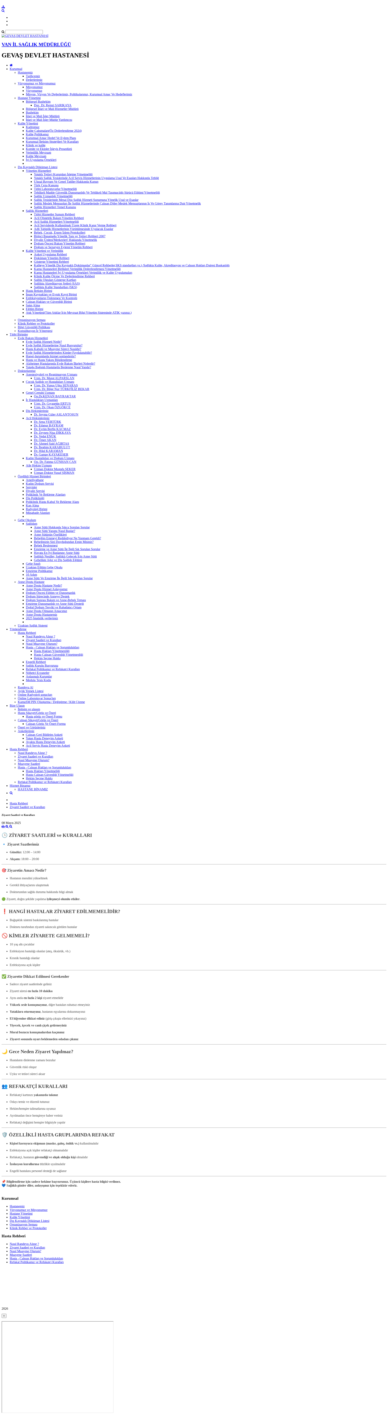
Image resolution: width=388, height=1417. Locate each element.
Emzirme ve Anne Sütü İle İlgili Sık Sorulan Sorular (67, 549)
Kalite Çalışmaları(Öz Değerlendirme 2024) (54, 130)
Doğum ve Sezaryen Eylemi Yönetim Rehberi (63, 247)
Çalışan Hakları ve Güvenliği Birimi (49, 301)
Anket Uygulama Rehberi (50, 254)
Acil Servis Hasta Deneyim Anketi (48, 745)
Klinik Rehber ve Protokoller (36, 323)
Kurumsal (16, 69)
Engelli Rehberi (36, 662)
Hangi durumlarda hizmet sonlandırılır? (51, 356)
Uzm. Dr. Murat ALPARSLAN (54, 378)
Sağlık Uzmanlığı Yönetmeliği (53, 196)
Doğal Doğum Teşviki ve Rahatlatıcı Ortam (53, 607)
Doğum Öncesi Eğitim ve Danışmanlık (50, 592)
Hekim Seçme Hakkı (47, 658)
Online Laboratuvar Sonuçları (37, 698)
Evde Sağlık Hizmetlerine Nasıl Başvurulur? (54, 345)
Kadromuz (32, 127)
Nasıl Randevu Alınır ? (40, 636)
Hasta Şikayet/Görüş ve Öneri (37, 713)
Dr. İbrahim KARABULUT (52, 447)
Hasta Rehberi (27, 633)
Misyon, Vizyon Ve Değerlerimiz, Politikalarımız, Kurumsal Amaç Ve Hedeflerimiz (79, 94)
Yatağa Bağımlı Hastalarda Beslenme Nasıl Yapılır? (58, 367)
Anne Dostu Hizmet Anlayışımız (46, 589)
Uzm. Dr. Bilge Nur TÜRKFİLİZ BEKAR (61, 389)
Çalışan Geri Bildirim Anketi (44, 734)
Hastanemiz (25, 72)
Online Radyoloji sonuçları (35, 694)
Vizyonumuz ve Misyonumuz (37, 83)
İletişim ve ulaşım (29, 709)
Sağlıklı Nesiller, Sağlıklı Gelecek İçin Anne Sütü (65, 556)
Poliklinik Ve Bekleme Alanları (45, 494)
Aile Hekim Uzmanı (39, 465)
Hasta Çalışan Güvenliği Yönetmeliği (49, 774)
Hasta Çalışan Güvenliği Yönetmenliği (58, 654)
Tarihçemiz (33, 76)
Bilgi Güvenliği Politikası (34, 327)
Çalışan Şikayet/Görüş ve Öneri (38, 720)
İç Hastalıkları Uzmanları (42, 400)
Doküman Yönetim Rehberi (51, 258)
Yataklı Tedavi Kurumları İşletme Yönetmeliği (63, 174)
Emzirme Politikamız (39, 571)
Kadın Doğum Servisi (40, 483)
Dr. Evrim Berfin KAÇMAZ (52, 429)
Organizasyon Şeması (31, 320)
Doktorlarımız (27, 371)
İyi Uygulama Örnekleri (41, 160)
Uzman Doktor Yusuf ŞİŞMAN (54, 472)
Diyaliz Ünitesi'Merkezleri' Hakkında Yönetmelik (65, 240)
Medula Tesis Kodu (38, 680)
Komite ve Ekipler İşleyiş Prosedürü (49, 149)
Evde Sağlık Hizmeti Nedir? (44, 341)
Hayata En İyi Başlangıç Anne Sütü (56, 552)
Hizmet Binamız (20, 785)
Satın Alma (33, 305)
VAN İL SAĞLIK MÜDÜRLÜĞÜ (36, 44)
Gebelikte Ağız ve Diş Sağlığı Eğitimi (58, 560)
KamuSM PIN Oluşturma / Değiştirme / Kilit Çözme (51, 702)
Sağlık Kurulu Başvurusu (42, 665)
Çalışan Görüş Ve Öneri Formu (46, 723)
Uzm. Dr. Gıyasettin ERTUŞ (52, 403)
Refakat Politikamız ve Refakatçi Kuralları (53, 669)
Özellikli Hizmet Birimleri (34, 476)
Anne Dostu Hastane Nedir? (44, 585)
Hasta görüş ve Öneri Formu (44, 716)
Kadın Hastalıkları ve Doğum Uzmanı (50, 458)
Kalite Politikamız (37, 134)
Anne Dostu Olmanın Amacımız (46, 611)
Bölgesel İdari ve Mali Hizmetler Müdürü (52, 109)
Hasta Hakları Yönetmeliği (43, 771)
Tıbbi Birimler (19, 334)
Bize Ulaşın (17, 705)
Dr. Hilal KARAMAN (48, 451)
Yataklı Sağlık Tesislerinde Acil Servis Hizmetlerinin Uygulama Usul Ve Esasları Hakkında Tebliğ (96, 178)
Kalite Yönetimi (28, 123)
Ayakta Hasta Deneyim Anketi (45, 742)
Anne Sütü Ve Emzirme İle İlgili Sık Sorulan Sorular (59, 578)
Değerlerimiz (34, 79)
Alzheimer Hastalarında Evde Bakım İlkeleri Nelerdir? (60, 363)
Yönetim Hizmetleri (38, 170)
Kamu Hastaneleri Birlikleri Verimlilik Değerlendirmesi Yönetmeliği (77, 269)
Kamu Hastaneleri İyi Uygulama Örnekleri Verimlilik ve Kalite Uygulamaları (83, 272)
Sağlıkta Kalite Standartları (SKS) (55, 287)
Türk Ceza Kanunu (46, 185)
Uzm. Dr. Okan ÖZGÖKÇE (52, 407)
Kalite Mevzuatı (36, 156)
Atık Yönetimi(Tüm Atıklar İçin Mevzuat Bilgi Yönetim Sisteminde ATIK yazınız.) (79, 312)
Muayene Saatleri (29, 764)
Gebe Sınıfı (33, 563)
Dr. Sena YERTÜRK (47, 421)
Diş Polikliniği (35, 498)
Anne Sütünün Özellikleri (50, 534)
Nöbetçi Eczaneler (37, 673)
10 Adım (31, 574)
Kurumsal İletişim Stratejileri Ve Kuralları (52, 141)
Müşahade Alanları (38, 512)
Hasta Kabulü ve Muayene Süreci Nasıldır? (53, 349)
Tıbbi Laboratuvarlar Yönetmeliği (55, 189)
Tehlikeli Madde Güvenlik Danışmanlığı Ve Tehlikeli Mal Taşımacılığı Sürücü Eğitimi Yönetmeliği (97, 192)
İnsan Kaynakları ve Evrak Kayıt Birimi (51, 294)
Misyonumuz (34, 87)
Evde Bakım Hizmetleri (33, 338)
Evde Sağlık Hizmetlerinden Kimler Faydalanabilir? (59, 352)
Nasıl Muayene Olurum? (41, 643)
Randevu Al (25, 687)
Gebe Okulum (27, 520)
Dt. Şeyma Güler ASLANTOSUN (56, 414)
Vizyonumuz (34, 90)
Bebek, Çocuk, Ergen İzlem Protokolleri (59, 232)
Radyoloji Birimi (36, 509)
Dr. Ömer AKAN (45, 440)
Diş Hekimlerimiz (37, 411)
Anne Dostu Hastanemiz (41, 614)
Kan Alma (32, 505)
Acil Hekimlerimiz (38, 418)
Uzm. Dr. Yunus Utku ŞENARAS (56, 385)
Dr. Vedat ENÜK (45, 436)
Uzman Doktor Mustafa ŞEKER (55, 469)
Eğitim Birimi (34, 309)
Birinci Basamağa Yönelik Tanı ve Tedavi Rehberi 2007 (69, 236)
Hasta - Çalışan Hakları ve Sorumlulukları (52, 647)
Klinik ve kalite (35, 145)
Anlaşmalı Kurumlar (39, 676)
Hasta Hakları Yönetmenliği (52, 651)
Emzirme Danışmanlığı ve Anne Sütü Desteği (55, 603)
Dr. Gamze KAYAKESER (51, 454)
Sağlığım (31, 523)
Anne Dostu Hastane (31, 582)
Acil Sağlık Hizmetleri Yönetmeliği (56, 221)
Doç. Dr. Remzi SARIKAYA (53, 105)
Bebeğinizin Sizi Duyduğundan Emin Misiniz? (64, 542)
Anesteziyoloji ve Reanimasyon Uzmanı (51, 374)
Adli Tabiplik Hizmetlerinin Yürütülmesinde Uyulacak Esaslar (73, 229)
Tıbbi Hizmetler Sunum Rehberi (54, 214)
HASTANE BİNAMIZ (33, 789)
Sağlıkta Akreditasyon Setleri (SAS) (57, 283)
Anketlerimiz (26, 731)
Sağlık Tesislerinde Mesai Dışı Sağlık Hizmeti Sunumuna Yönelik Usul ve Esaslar (86, 200)
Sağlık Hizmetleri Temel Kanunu (55, 207)
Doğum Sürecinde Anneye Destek (48, 596)
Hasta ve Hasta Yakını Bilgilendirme (49, 360)
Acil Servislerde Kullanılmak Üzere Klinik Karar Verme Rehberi (75, 225)
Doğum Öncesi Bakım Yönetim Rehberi (59, 243)
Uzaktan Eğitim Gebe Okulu (44, 567)
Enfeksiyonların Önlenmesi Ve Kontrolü (51, 298)
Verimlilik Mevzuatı (38, 152)
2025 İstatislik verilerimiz (42, 618)
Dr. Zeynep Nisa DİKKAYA (52, 432)
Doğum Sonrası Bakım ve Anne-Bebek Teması (56, 600)
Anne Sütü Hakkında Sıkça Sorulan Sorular (62, 527)
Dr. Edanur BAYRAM (48, 425)
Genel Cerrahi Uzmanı (40, 392)
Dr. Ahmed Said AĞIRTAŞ (51, 443)
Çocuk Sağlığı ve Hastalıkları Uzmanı (50, 381)
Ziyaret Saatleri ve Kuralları (43, 640)
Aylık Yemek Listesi (30, 691)
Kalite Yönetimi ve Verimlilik (44, 250)
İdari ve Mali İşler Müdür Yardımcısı (49, 119)
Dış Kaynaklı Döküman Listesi (37, 167)
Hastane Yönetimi (29, 98)
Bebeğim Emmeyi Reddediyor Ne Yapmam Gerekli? (67, 538)
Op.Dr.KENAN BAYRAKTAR (55, 396)
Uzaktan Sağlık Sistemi (32, 625)
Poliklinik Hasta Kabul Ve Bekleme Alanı (52, 502)
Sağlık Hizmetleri (37, 210)
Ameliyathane (35, 480)
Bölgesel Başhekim (38, 101)
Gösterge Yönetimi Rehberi (51, 261)
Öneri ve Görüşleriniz (31, 727)
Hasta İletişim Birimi (39, 290)
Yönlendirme (18, 629)
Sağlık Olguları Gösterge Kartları (55, 280)
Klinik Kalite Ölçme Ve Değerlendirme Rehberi (64, 276)
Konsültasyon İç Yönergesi (35, 331)
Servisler (31, 487)
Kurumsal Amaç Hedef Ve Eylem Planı (51, 138)
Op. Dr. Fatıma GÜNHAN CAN (55, 462)
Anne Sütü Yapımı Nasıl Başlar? (54, 531)
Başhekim (32, 112)
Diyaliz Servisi (35, 491)
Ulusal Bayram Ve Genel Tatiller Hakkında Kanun (66, 181)
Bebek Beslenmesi (46, 545)
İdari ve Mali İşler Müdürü (43, 116)
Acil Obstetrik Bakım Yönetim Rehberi (59, 218)
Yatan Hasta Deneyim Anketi (44, 738)
